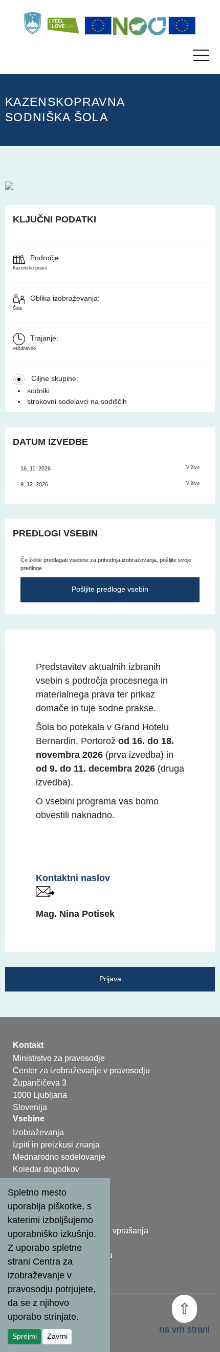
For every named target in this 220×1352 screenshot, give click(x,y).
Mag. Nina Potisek (75, 914)
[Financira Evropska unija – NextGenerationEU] (182, 25)
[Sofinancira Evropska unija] (98, 25)
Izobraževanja (38, 1132)
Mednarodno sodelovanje (59, 1157)
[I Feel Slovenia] (62, 23)
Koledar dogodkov (46, 1169)
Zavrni (57, 1336)
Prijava (110, 979)
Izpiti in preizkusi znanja (56, 1144)
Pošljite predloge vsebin (110, 589)
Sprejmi (24, 1336)
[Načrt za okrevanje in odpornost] (140, 25)
